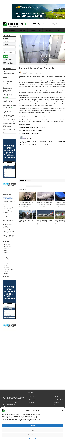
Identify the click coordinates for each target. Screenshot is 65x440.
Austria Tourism (58, 399)
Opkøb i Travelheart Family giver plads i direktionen (8, 226)
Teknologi (6, 267)
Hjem (5, 30)
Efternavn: (6, 44)
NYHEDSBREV (20, 1)
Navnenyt (6, 260)
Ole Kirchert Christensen (9, 404)
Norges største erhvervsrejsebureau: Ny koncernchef (9, 231)
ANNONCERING (13, 1)
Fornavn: (5, 38)
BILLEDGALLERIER (48, 30)
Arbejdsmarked (8, 246)
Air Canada (32, 399)
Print (43, 73)
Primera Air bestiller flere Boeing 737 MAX (30, 130)
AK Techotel (32, 402)
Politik (5, 262)
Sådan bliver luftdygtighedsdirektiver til (9, 73)
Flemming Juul (26, 72)
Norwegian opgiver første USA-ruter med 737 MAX (32, 127)
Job (40, 30)
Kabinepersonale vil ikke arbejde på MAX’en (44, 221)
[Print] (40, 73)
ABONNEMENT (6, 1)
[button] (62, 410)
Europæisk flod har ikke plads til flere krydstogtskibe (9, 216)
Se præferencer (32, 435)
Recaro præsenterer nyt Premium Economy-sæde (9, 131)
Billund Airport (58, 402)
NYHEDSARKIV (32, 30)
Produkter (33, 72)
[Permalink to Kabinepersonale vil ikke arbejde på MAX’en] (45, 218)
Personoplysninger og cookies (32, 438)
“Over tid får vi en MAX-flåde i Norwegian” (26, 221)
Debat (5, 250)
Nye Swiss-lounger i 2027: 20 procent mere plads (9, 83)
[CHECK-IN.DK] (15, 26)
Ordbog (57, 30)
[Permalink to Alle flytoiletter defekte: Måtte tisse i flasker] (27, 200)
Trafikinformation (8, 269)
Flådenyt (6, 252)
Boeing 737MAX (30, 185)
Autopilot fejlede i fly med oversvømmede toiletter (44, 203)
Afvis (32, 430)
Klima (5, 256)
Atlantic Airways (58, 397)
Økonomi (6, 273)
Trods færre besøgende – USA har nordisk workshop (9, 203)
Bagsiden (6, 248)
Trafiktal (6, 271)
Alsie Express (32, 405)
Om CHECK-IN (12, 30)
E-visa (56, 405)
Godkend (32, 425)
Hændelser (6, 254)
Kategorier (22, 30)
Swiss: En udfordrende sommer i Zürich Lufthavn (9, 111)
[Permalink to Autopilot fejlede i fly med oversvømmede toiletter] (45, 200)
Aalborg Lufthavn (33, 397)
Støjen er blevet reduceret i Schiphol (47, 24)
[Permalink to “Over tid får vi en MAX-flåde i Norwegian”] (27, 218)
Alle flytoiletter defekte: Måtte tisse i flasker (26, 203)
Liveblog (6, 258)
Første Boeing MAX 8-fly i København (29, 133)
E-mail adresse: (7, 50)
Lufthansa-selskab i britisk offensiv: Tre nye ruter (9, 96)
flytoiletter (38, 185)
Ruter (5, 265)
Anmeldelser (7, 244)
